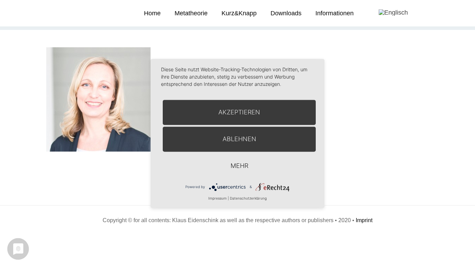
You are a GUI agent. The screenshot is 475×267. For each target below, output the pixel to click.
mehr (239, 165)
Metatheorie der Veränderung (72, 13)
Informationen (334, 13)
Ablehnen (239, 139)
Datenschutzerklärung (248, 198)
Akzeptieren (239, 112)
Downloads (286, 13)
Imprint (364, 220)
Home (152, 13)
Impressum (217, 198)
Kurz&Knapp (239, 13)
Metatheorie (191, 13)
